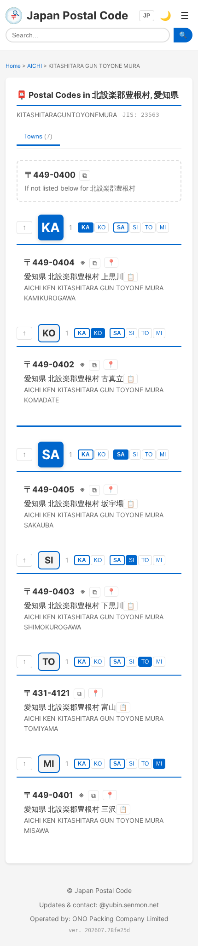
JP (146, 15)
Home (13, 65)
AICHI (34, 65)
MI (163, 227)
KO (101, 227)
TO (148, 227)
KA (86, 227)
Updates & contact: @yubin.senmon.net (99, 905)
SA (121, 227)
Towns (38, 136)
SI (135, 227)
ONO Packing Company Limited (120, 918)
